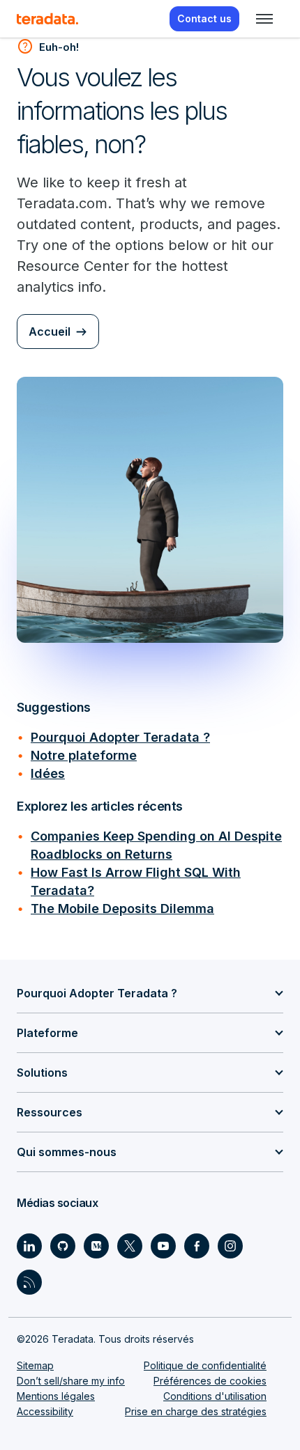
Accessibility (45, 1411)
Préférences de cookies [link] (210, 1381)
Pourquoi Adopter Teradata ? (120, 737)
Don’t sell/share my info (71, 1381)
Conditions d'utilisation (215, 1396)
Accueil (49, 331)
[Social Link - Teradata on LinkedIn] (29, 1245)
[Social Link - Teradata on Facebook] (196, 1245)
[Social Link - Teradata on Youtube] (163, 1245)
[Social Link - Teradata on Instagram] (230, 1245)
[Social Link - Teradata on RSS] (29, 1282)
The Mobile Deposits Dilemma (122, 908)
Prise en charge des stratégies (196, 1411)
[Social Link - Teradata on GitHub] (62, 1245)
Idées (48, 773)
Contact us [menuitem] (204, 18)
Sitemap (35, 1365)
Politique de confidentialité (205, 1365)
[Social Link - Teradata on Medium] (96, 1245)
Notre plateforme (84, 755)
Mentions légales (56, 1396)
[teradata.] (47, 18)
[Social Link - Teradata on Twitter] (129, 1245)
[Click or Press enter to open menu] (264, 19)
